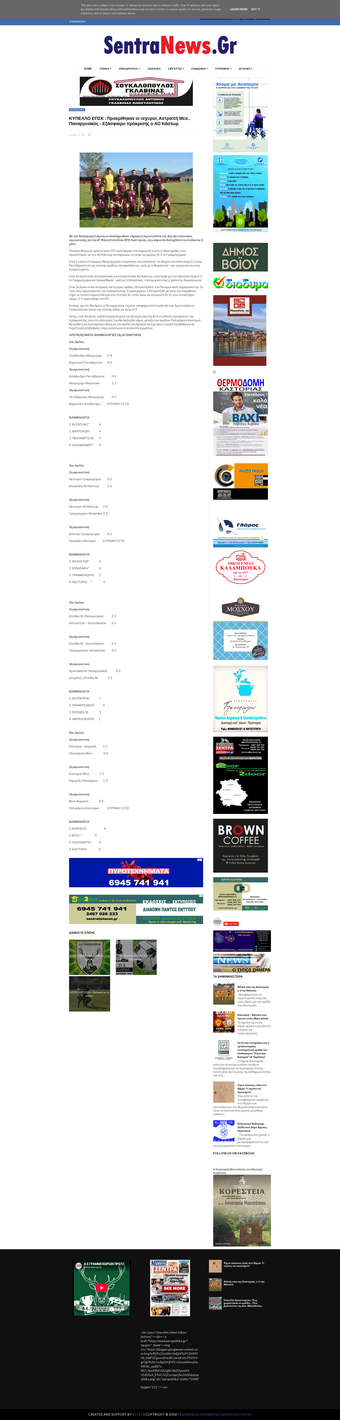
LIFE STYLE (175, 68)
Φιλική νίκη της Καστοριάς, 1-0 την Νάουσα (253, 989)
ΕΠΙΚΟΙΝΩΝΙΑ (77, 21)
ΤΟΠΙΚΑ (104, 68)
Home (88, 68)
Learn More (239, 9)
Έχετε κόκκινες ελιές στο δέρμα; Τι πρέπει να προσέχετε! (252, 1089)
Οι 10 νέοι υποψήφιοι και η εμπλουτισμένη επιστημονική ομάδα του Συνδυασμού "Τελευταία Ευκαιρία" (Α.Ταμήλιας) (253, 1049)
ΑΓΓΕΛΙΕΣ (244, 68)
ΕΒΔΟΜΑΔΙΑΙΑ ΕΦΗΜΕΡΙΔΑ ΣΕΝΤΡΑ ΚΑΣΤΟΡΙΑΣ (215, 1414)
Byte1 (137, 1414)
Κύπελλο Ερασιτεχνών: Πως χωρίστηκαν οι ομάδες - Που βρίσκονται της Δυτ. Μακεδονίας (243, 1303)
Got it (255, 9)
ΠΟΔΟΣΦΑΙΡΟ (77, 110)
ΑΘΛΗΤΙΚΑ (154, 68)
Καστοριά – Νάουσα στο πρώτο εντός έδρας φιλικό (252, 1016)
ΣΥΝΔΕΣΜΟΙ (198, 68)
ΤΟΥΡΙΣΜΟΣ (222, 68)
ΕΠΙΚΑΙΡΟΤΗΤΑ (128, 68)
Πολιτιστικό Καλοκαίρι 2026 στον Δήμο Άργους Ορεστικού (252, 1127)
